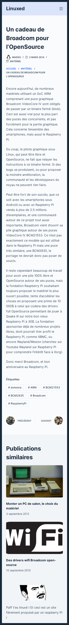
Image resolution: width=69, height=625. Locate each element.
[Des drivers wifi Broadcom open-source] (34, 538)
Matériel (15, 61)
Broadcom (38, 395)
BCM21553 (51, 387)
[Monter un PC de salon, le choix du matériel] (34, 481)
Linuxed (15, 8)
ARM (32, 387)
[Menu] (61, 8)
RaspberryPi (17, 403)
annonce (14, 387)
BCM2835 (16, 395)
